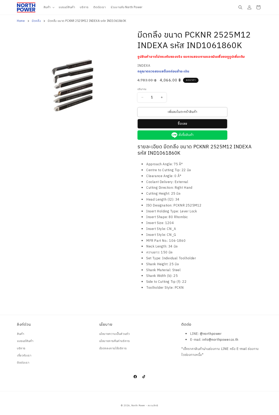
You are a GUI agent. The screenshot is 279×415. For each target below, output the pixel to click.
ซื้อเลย (182, 123)
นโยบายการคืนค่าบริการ (114, 341)
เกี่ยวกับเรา (24, 355)
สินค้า (20, 334)
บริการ (21, 348)
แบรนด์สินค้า (25, 341)
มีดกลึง (37, 21)
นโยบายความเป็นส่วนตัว (114, 334)
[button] (48, 7)
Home (21, 21)
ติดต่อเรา (23, 362)
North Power (138, 405)
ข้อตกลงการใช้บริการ (113, 348)
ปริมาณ (141, 89)
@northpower (211, 334)
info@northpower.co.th (220, 340)
